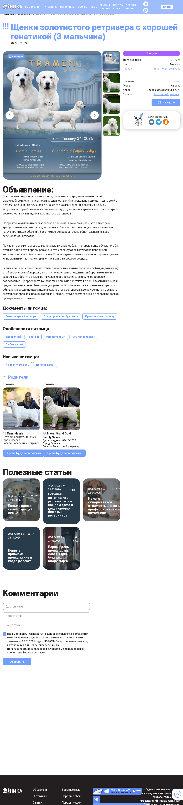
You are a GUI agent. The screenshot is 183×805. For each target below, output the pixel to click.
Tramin (8, 384)
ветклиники (67, 7)
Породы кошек (131, 7)
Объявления (32, 7)
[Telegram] (159, 122)
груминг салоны (105, 7)
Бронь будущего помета (24, 453)
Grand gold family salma (57, 435)
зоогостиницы (87, 7)
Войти (167, 7)
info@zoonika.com (169, 800)
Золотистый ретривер (26, 443)
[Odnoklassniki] (166, 122)
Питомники (50, 7)
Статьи (37, 802)
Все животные (71, 789)
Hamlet (19, 433)
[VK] (151, 122)
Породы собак (118, 7)
